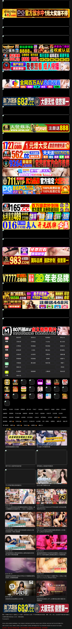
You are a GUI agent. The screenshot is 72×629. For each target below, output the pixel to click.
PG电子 (34, 409)
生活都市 (18, 371)
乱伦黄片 (61, 413)
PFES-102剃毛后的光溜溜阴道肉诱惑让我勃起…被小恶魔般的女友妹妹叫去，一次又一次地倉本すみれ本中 (20, 508)
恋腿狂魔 (62, 354)
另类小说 (18, 375)
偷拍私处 (5, 417)
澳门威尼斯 (5, 425)
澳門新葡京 (43, 417)
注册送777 (46, 409)
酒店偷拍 (42, 413)
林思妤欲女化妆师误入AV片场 (14, 599)
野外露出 (62, 350)
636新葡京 (64, 417)
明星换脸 (33, 358)
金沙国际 (38, 421)
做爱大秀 (59, 421)
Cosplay (48, 341)
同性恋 (62, 367)
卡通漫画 (18, 363)
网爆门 (62, 363)
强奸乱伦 (33, 337)
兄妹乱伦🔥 (26, 425)
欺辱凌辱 (18, 350)
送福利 (52, 409)
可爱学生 (48, 354)
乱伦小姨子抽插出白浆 (43, 485)
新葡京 (58, 409)
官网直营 (23, 409)
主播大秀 (49, 413)
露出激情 (33, 363)
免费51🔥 (11, 421)
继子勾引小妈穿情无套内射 (14, 466)
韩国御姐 (33, 346)
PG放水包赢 (18, 413)
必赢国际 (5, 413)
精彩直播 (31, 413)
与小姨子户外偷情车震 (43, 447)
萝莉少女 (62, 337)
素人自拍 (62, 341)
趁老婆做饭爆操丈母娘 (12, 447)
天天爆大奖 (32, 421)
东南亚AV (62, 346)
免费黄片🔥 (34, 425)
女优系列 (33, 354)
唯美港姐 (48, 346)
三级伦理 (18, 341)
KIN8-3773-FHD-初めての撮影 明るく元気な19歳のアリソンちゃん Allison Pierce (51, 576)
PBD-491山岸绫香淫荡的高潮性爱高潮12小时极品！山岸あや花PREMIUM (51, 531)
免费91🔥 (12, 425)
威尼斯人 (5, 409)
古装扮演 (18, 354)
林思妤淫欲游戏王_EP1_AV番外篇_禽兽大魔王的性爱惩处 (51, 599)
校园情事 (33, 371)
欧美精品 (48, 337)
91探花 (33, 350)
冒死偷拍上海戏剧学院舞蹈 (45, 466)
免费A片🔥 (19, 425)
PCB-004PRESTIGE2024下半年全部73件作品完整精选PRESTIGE (51, 508)
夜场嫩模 (17, 417)
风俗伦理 (62, 371)
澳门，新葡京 (45, 421)
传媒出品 (18, 367)
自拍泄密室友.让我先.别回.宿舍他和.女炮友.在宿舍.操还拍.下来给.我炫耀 (20, 531)
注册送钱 (40, 409)
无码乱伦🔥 (18, 421)
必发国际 (23, 417)
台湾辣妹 (18, 346)
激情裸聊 (5, 421)
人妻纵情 (48, 371)
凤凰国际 (11, 413)
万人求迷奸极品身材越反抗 (14, 485)
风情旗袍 (18, 358)
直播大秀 (65, 421)
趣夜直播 (11, 417)
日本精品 (33, 341)
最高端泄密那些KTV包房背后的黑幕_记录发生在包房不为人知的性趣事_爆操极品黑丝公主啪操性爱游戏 (51, 554)
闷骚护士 (62, 358)
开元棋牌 (16, 409)
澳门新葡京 (30, 417)
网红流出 (48, 350)
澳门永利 (29, 409)
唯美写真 (48, 363)
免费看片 (53, 421)
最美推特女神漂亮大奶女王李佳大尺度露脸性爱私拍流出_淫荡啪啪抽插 (20, 576)
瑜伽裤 (48, 358)
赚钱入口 (41, 425)
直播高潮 (25, 413)
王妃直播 (55, 413)
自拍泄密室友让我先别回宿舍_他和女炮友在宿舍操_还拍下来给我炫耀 (20, 553)
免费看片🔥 (57, 417)
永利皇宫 (50, 417)
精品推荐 (18, 337)
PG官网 (11, 409)
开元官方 (25, 421)
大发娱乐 (37, 417)
